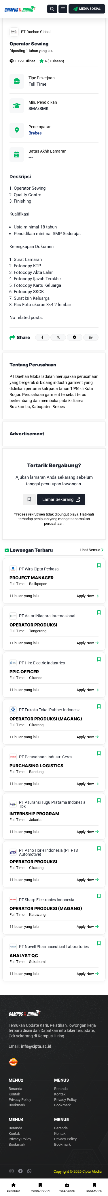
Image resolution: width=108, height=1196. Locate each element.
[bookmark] (29, 499)
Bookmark (17, 1105)
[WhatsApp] (90, 337)
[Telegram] (74, 337)
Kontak (14, 1094)
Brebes (35, 133)
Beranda (15, 1089)
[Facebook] (42, 337)
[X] (58, 337)
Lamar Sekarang (57, 499)
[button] (52, 9)
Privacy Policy (20, 1099)
